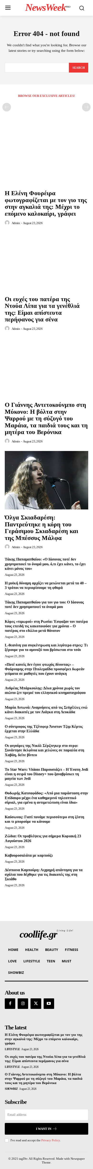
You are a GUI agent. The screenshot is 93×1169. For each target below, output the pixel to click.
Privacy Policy (50, 1140)
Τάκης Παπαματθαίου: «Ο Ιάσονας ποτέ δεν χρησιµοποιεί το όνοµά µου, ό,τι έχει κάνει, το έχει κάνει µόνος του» (45, 563)
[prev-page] (6, 107)
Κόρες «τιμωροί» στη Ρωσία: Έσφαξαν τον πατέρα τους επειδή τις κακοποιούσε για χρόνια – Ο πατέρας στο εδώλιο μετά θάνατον (46, 626)
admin (16, 223)
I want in (43, 1129)
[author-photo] (8, 222)
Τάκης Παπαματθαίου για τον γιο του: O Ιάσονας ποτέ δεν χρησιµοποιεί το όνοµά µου (44, 604)
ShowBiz (11, 1088)
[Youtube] (49, 1003)
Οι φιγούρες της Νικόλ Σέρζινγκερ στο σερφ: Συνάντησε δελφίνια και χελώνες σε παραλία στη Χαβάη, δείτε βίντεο (44, 750)
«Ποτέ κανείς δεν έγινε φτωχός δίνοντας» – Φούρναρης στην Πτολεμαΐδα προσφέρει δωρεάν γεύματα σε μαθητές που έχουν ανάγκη (44, 669)
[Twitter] (36, 1003)
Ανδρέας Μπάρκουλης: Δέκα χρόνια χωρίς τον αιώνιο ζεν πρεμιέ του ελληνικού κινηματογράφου (45, 690)
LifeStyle (12, 1049)
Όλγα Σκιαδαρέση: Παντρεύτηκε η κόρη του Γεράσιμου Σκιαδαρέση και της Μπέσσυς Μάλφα (41, 527)
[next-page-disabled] (86, 107)
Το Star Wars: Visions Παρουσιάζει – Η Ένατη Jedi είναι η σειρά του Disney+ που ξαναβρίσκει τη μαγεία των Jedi (46, 774)
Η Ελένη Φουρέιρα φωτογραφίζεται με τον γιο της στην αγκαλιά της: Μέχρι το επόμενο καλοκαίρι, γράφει (46, 203)
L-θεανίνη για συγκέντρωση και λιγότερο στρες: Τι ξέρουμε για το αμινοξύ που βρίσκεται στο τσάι (46, 647)
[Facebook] (10, 1003)
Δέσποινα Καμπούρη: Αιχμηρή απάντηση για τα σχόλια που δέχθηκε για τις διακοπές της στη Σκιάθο (44, 874)
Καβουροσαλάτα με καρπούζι (29, 855)
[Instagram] (23, 1003)
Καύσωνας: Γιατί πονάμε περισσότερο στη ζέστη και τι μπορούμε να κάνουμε (44, 819)
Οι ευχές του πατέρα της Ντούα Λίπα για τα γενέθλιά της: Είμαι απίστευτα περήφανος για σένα (42, 309)
